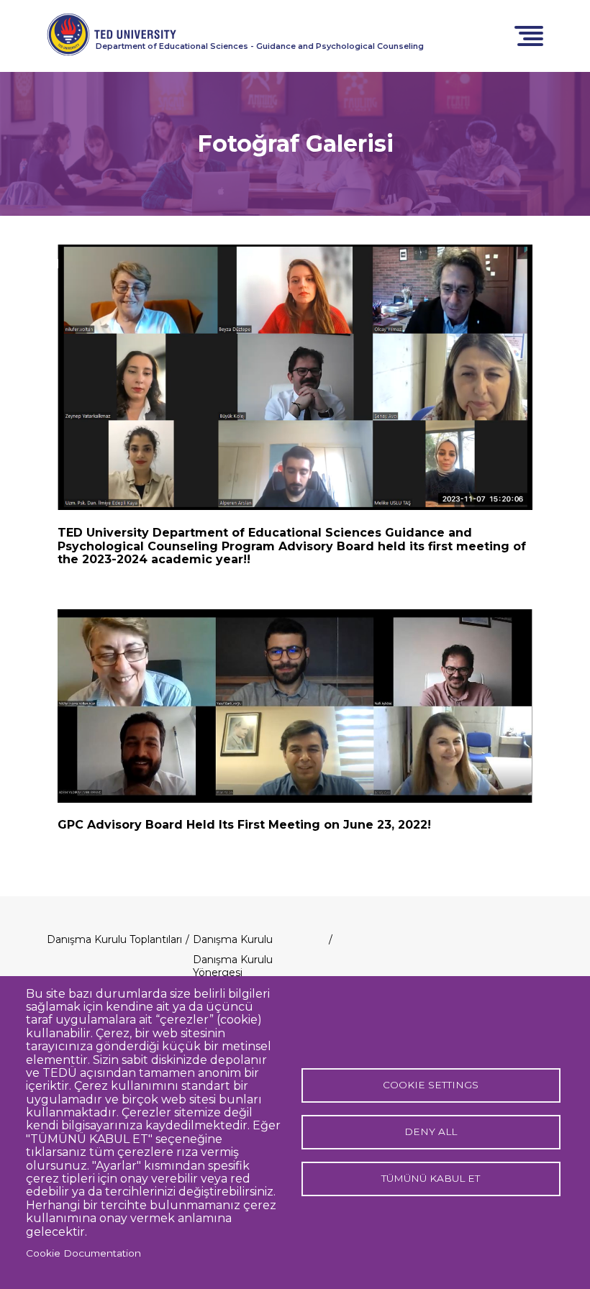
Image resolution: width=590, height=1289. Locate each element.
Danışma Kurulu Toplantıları (114, 939)
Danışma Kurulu (233, 939)
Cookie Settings (430, 1084)
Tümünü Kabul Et (430, 1178)
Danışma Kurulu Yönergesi (233, 966)
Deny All (430, 1131)
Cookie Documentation (83, 1253)
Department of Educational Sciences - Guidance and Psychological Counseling (260, 46)
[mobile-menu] (528, 35)
